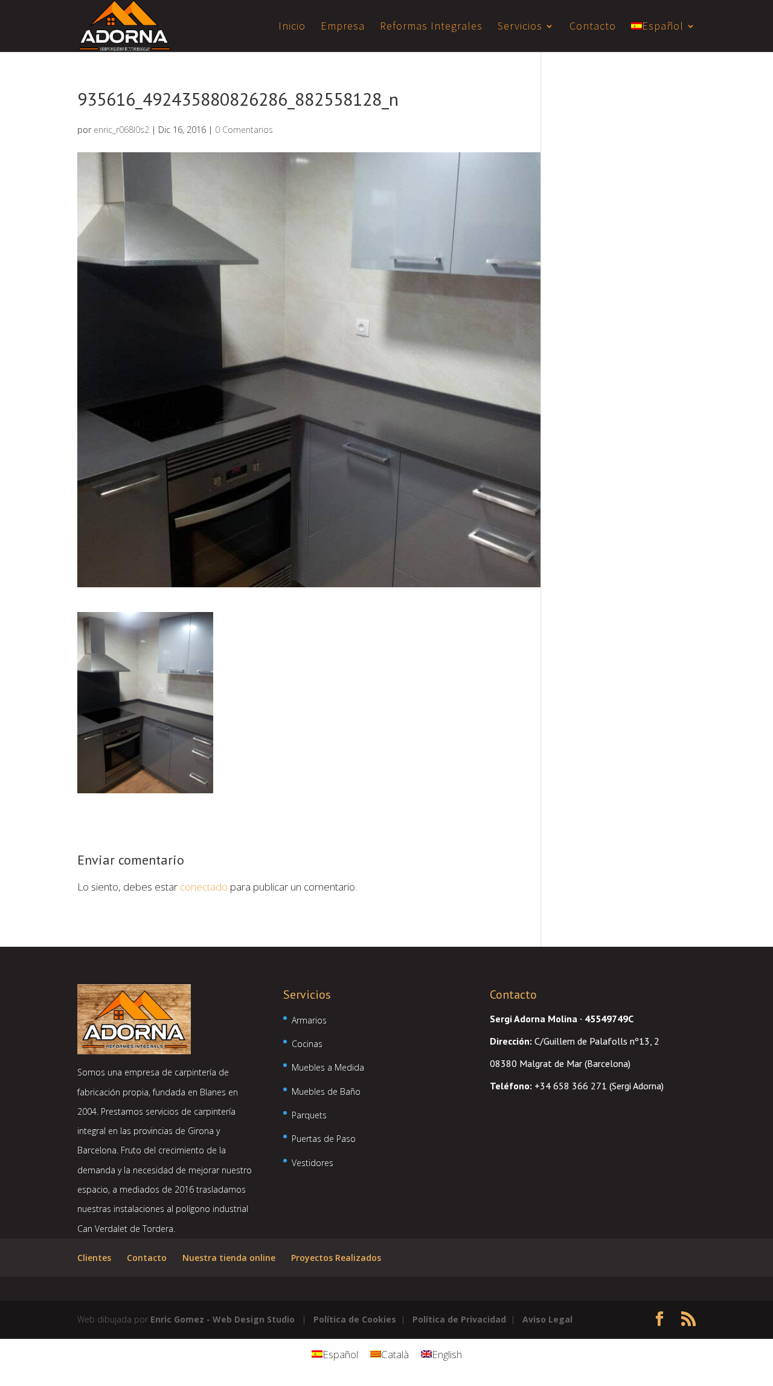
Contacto (592, 27)
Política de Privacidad (459, 1319)
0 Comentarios (244, 129)
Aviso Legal (547, 1319)
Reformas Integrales (431, 27)
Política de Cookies (354, 1319)
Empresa (343, 27)
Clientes (94, 1257)
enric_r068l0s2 (121, 129)
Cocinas (307, 1043)
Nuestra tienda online (228, 1257)
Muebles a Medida (328, 1067)
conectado (204, 887)
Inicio (292, 27)
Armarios (309, 1020)
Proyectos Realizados (336, 1257)
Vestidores (312, 1162)
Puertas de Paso (324, 1138)
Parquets (309, 1115)
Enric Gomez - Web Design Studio (222, 1319)
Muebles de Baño (326, 1091)
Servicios (520, 27)
